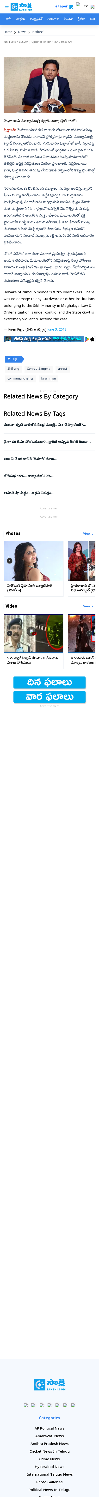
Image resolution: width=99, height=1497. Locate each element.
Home (8, 32)
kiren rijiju (48, 379)
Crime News (49, 1459)
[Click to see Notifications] (92, 7)
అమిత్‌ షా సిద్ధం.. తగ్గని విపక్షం (49, 493)
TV (86, 7)
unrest (62, 369)
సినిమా (68, 19)
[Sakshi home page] (49, 1384)
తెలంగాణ (53, 19)
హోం (8, 19)
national (38, 32)
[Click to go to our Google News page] (73, 1405)
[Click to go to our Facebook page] (26, 1405)
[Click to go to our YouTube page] (58, 1405)
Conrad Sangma (38, 369)
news (22, 32)
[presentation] (10, 561)
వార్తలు (20, 19)
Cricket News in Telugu (50, 1451)
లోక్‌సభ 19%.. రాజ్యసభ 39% (48, 476)
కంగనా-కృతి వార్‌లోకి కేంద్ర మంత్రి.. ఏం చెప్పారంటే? (45, 425)
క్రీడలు (81, 19)
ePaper (62, 7)
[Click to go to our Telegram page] (65, 1405)
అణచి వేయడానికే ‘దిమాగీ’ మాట (44, 459)
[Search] (71, 7)
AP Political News (49, 1428)
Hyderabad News (49, 1467)
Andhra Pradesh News (50, 1444)
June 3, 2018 (57, 330)
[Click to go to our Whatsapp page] (34, 1405)
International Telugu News (49, 1475)
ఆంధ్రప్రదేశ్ (36, 19)
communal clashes (20, 379)
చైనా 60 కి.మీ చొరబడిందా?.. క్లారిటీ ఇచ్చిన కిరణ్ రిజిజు (47, 442)
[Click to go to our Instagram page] (50, 1405)
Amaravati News (49, 1436)
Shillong (13, 369)
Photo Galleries (49, 1482)
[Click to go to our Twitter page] (42, 1405)
